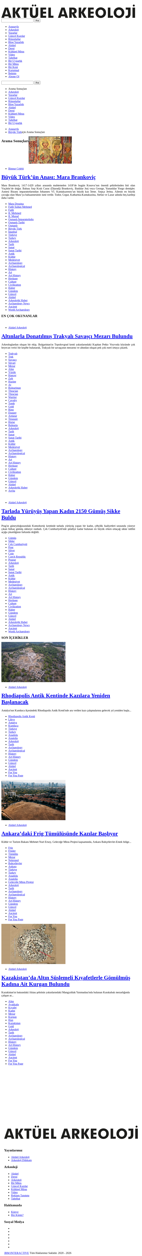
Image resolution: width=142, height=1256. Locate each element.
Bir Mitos (13, 64)
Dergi (11, 48)
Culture (12, 281)
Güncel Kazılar (16, 35)
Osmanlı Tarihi (16, 222)
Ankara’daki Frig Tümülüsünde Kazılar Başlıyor (59, 833)
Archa (11, 490)
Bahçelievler (15, 863)
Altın (11, 369)
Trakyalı (12, 353)
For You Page (15, 775)
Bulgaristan (14, 387)
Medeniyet (14, 259)
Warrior (12, 397)
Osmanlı (12, 225)
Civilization (14, 284)
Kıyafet (12, 1007)
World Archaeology (19, 309)
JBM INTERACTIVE (16, 1252)
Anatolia (13, 738)
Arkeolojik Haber (18, 300)
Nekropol (13, 860)
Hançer (12, 375)
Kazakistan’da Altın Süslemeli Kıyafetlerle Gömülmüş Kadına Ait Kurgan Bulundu (65, 980)
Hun (10, 1020)
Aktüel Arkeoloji (17, 327)
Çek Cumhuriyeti (17, 544)
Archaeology (15, 262)
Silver (11, 550)
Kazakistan (14, 1023)
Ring (11, 409)
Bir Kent (13, 67)
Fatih (11, 209)
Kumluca (13, 725)
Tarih (11, 244)
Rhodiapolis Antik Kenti (21, 716)
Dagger (12, 412)
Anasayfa (13, 26)
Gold (11, 406)
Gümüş (12, 537)
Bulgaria (13, 425)
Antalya (12, 722)
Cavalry (12, 400)
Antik (11, 253)
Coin (11, 553)
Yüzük (12, 372)
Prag (10, 547)
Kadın (11, 1010)
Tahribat (12, 57)
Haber (11, 287)
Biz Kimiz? (17, 1215)
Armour (12, 415)
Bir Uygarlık (15, 60)
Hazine (12, 381)
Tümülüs (13, 854)
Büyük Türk (15, 132)
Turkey (12, 238)
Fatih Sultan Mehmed (20, 206)
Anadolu (13, 735)
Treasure (13, 419)
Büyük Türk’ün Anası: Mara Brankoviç (48, 177)
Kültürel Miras (16, 51)
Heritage (13, 278)
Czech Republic (17, 556)
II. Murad (13, 216)
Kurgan (12, 1016)
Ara (37, 20)
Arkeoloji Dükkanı (21, 1160)
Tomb (11, 403)
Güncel (12, 294)
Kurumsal (13, 70)
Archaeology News (19, 303)
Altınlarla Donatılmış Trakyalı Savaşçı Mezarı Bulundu (67, 336)
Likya (11, 719)
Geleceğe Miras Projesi (21, 882)
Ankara (12, 866)
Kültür (11, 256)
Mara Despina (16, 203)
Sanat (11, 247)
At (9, 384)
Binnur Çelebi (16, 168)
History (12, 269)
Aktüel (12, 45)
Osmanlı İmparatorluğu (21, 219)
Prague (12, 559)
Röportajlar (14, 39)
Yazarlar (12, 32)
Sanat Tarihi (14, 250)
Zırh (10, 378)
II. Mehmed (14, 213)
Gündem (13, 291)
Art (10, 272)
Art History (14, 275)
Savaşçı (12, 359)
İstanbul (12, 231)
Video (11, 54)
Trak (10, 356)
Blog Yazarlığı (16, 42)
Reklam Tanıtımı (20, 1195)
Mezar (11, 366)
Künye (15, 1211)
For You (12, 772)
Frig (10, 847)
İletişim (12, 73)
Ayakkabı (13, 1004)
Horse (11, 422)
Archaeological (16, 266)
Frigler (12, 850)
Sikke (11, 541)
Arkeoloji (13, 29)
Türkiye (12, 234)
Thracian (13, 390)
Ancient (12, 306)
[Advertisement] (68, 1092)
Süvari (11, 362)
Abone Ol (13, 76)
